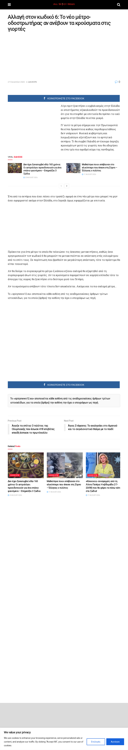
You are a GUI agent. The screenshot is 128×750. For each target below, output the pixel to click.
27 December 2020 (16, 82)
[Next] (66, 186)
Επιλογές (96, 741)
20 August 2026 (31, 177)
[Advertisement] (34, 56)
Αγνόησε (115, 741)
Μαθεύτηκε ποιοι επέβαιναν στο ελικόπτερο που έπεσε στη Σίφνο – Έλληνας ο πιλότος (99, 167)
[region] (64, 739)
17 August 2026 (89, 174)
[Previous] (61, 186)
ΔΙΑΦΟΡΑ (32, 82)
